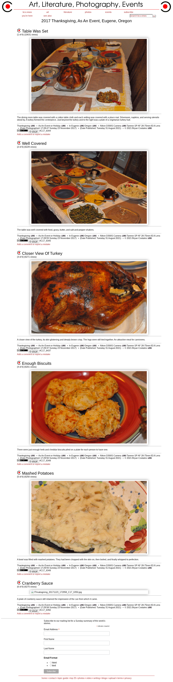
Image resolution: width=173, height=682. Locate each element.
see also (48, 16)
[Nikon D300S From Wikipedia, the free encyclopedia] (124, 126)
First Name (49, 639)
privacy (128, 678)
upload (112, 678)
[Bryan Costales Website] (149, 128)
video (89, 678)
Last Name (49, 648)
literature (68, 12)
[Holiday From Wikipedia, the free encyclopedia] (63, 126)
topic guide (63, 678)
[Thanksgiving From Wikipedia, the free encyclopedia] (33, 126)
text (54, 665)
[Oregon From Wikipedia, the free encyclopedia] (94, 126)
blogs (104, 678)
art (47, 12)
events (108, 12)
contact (52, 678)
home (44, 678)
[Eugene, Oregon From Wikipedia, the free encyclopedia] (81, 126)
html (54, 662)
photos (88, 12)
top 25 (73, 678)
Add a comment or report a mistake (33, 134)
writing (97, 678)
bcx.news (27, 12)
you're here (27, 16)
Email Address (51, 629)
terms (120, 678)
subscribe (128, 12)
